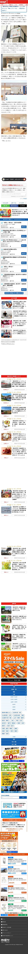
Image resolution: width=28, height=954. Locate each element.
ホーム (3, 919)
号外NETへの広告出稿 (6, 927)
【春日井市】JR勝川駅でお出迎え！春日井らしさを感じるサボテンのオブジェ (19, 618)
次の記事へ (22, 203)
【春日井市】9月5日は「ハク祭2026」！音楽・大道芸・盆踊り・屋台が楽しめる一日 (19, 627)
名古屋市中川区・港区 (6, 717)
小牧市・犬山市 (19, 720)
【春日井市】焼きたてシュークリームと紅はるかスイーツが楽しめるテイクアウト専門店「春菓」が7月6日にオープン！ (19, 437)
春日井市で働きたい (8, 219)
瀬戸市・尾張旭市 (11, 723)
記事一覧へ (14, 203)
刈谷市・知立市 (10, 725)
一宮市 (12, 720)
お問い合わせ (5, 930)
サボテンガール (11, 343)
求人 (16, 4)
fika (2, 341)
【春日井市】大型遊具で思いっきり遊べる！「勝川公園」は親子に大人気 (19, 609)
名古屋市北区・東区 (17, 712)
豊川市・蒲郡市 (14, 731)
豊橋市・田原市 (5, 733)
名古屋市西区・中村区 (6, 715)
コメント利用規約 (23, 198)
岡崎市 (16, 728)
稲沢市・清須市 (5, 720)
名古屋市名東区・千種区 (19, 715)
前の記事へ (6, 203)
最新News (11, 4)
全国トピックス (4, 4)
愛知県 (19, 13)
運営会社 (4, 921)
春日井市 (4, 723)
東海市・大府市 (21, 723)
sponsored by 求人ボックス (19, 219)
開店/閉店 (21, 4)
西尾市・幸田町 (5, 731)
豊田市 (3, 725)
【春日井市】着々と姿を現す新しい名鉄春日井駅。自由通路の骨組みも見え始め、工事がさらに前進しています (19, 552)
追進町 (13, 341)
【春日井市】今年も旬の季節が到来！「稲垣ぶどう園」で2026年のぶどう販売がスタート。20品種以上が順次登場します (19, 566)
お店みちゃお (4, 343)
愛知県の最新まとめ (6, 712)
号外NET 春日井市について (7, 935)
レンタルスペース (7, 341)
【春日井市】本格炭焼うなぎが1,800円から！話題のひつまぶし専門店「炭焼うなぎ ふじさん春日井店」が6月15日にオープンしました (19, 452)
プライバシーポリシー (6, 932)
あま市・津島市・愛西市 (19, 717)
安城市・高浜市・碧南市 (7, 728)
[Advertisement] (14, 360)
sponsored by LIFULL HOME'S (19, 854)
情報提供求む (5, 924)
